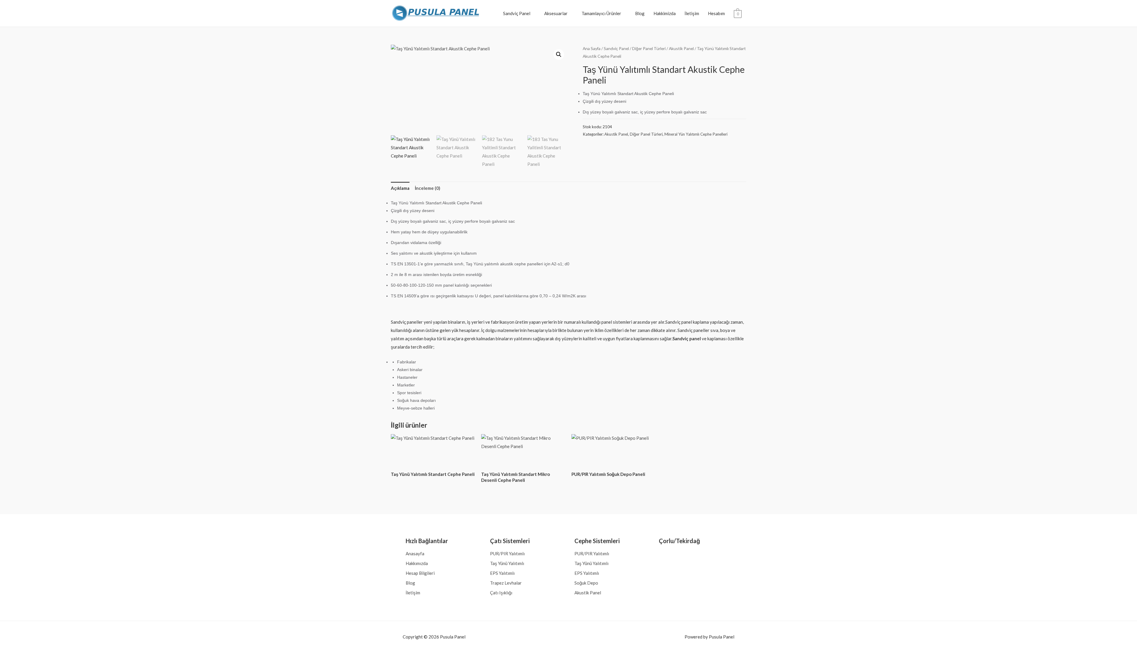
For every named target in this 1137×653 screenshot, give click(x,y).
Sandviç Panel (516, 13)
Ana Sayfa (591, 48)
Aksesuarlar (556, 13)
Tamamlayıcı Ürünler (601, 13)
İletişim (692, 13)
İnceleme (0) (427, 188)
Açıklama (400, 188)
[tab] (400, 188)
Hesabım (716, 13)
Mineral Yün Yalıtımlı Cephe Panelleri (696, 134)
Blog (640, 13)
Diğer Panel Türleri (649, 48)
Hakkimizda (664, 13)
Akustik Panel (681, 48)
